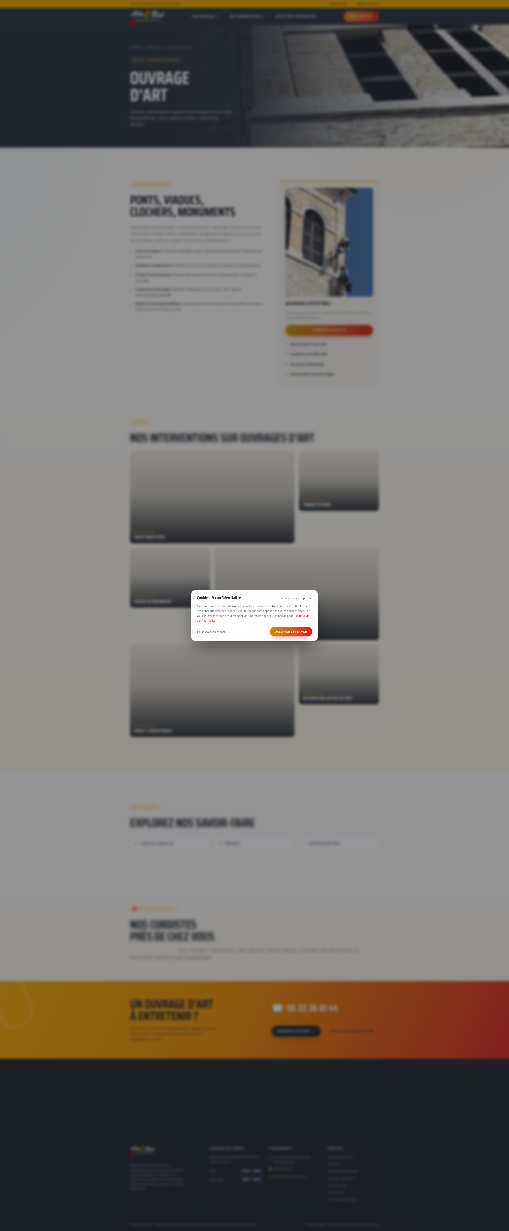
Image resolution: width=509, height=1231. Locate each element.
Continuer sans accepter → (295, 598)
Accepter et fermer (291, 631)
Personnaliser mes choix (211, 631)
